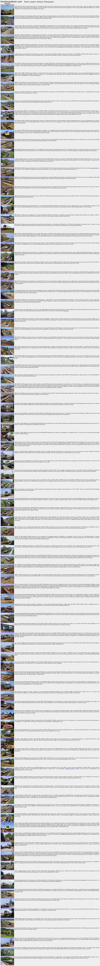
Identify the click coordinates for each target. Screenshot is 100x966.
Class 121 (33, 121)
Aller (68, 64)
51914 (20, 870)
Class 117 (59, 121)
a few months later (93, 168)
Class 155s (66, 310)
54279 (20, 880)
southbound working (70, 768)
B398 (91, 74)
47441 (16, 452)
